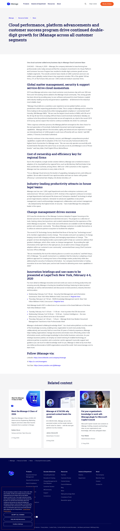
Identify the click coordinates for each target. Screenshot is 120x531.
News (62, 490)
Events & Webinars (66, 484)
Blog (62, 487)
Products (26, 4)
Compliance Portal (66, 497)
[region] (17, 508)
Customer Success (49, 486)
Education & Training (49, 478)
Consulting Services (49, 475)
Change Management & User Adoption (50, 482)
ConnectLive (47, 496)
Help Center (93, 4)
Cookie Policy (53, 527)
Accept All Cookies (18, 514)
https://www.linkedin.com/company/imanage (50, 358)
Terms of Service (35, 527)
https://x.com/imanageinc (38, 361)
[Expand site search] (85, 4)
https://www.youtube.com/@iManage (47, 365)
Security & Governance (32, 480)
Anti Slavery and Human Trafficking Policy (88, 527)
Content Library (65, 481)
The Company (100, 475)
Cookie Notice (26, 509)
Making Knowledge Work (68, 494)
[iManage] (12, 4)
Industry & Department (38, 4)
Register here (75, 296)
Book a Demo (107, 4)
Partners (63, 475)
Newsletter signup (66, 500)
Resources (51, 4)
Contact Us (99, 484)
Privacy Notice (44, 527)
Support (46, 493)
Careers (98, 481)
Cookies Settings (18, 524)
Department (82, 478)
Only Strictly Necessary (18, 519)
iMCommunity (48, 489)
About (59, 4)
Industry (81, 475)
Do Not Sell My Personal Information (67, 527)
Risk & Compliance (31, 483)
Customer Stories (66, 478)
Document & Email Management (31, 476)
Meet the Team (100, 478)
